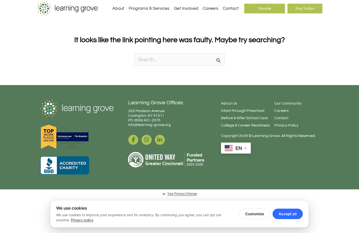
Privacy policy (82, 220)
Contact (231, 8)
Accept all (288, 214)
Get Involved (186, 8)
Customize (254, 214)
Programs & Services (149, 8)
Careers (210, 8)
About (118, 8)
